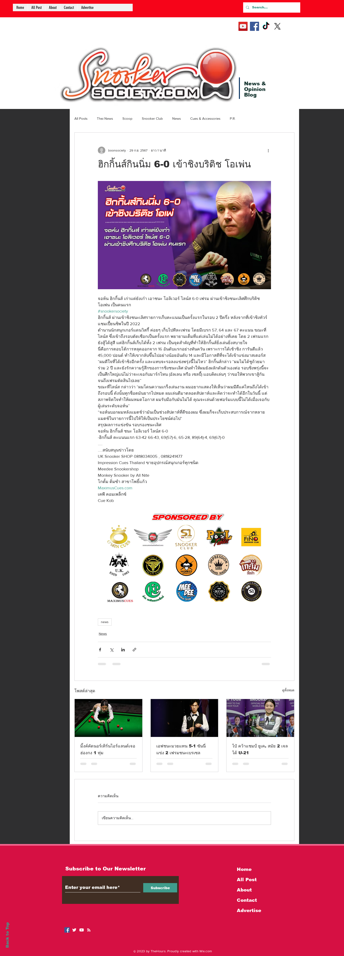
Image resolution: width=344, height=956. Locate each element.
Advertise (249, 910)
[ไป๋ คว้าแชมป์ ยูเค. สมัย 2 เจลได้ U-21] (260, 718)
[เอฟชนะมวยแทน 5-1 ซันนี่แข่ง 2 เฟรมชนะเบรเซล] (184, 718)
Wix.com (205, 951)
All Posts (81, 118)
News (176, 118)
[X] (277, 26)
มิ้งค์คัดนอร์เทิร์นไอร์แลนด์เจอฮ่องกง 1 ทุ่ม (107, 749)
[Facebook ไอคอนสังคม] (67, 930)
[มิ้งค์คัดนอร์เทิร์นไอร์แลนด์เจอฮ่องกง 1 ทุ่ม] (108, 718)
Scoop (127, 118)
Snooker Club (152, 118)
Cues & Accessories (205, 118)
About (244, 889)
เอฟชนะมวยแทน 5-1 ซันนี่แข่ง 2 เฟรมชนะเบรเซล (181, 749)
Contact (247, 900)
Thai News (105, 118)
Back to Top (7, 935)
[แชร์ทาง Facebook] (100, 649)
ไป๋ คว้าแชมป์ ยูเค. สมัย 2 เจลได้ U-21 (260, 749)
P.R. (232, 118)
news (105, 622)
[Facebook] (254, 26)
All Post (247, 879)
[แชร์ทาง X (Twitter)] (111, 649)
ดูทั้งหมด (288, 690)
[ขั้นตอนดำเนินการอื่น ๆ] (268, 150)
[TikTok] (266, 26)
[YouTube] (243, 26)
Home (244, 869)
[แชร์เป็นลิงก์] (134, 649)
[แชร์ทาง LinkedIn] (123, 649)
